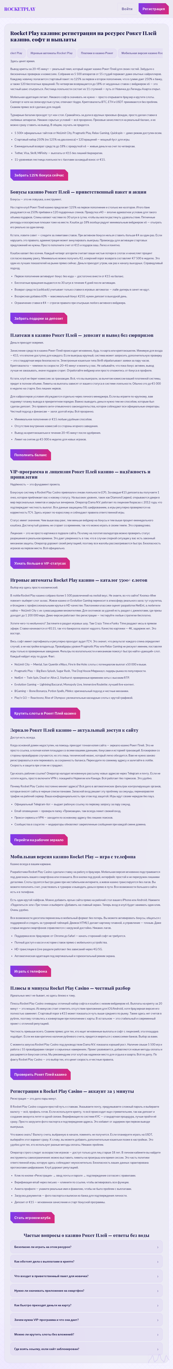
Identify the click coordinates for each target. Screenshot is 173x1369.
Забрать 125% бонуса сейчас (39, 175)
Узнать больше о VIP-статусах (40, 563)
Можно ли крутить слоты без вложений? (44, 1334)
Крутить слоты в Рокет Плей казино (45, 713)
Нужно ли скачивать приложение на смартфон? (49, 1290)
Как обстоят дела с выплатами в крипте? (44, 1261)
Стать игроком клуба (32, 1218)
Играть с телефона (30, 971)
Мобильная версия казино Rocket (145, 53)
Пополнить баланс (30, 455)
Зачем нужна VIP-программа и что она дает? (46, 1319)
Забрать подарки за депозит (38, 318)
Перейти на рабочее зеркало (39, 840)
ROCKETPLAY (19, 9)
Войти (127, 9)
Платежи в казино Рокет (97, 53)
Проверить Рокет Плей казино (40, 1074)
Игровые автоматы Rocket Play (52, 53)
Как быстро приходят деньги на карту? (42, 1305)
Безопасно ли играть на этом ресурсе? (42, 1247)
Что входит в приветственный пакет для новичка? (51, 1276)
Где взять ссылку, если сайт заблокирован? (46, 1349)
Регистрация (154, 9)
